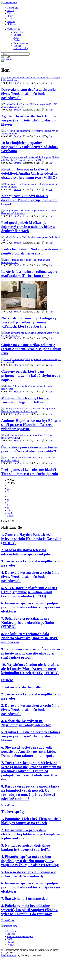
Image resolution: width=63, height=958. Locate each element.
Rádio (10, 16)
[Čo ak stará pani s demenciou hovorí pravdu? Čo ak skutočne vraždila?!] (31, 438)
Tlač (9, 18)
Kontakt (11, 942)
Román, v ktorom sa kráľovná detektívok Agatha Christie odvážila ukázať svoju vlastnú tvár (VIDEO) (29, 173)
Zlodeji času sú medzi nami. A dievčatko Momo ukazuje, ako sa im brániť (29, 200)
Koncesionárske (21, 43)
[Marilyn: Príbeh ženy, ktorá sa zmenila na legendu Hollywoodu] (31, 389)
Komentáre (12, 7)
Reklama (11, 24)
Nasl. (9, 513)
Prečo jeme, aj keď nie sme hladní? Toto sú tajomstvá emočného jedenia (29, 472)
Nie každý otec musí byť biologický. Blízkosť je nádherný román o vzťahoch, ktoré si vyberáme (29, 322)
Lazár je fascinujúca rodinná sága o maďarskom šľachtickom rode (29, 274)
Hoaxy (10, 10)
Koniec (10, 515)
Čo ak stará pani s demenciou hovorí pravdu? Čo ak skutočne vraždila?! (29, 449)
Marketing (18, 32)
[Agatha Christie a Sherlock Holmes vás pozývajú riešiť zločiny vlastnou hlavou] (31, 107)
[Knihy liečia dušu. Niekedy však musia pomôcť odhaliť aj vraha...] (31, 240)
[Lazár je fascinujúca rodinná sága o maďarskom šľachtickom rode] (31, 262)
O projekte (12, 931)
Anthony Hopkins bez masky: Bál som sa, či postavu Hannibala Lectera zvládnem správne (31, 425)
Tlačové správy (20, 48)
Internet (11, 21)
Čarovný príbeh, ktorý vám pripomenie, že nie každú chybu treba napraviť (30, 375)
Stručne (17, 45)
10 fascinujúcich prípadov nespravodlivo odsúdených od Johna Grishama (29, 147)
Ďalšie (10, 29)
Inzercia (11, 933)
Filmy (16, 37)
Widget (10, 944)
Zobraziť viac (7, 805)
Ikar (50, 83)
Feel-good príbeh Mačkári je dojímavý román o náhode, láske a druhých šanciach (28, 227)
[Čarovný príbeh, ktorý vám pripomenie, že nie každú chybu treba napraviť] (31, 362)
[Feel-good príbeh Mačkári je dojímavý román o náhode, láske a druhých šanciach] (31, 213)
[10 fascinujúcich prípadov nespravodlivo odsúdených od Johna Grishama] (31, 133)
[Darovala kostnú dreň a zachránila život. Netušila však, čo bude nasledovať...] (31, 80)
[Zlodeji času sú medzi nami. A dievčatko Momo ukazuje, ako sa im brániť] (31, 186)
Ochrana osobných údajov (20, 936)
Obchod (17, 34)
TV (9, 13)
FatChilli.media (8, 955)
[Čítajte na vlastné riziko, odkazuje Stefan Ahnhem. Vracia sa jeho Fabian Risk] (31, 335)
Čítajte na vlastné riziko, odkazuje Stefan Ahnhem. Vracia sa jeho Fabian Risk (31, 349)
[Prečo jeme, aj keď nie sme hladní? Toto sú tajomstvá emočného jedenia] (31, 460)
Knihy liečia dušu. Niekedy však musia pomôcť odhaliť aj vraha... (31, 251)
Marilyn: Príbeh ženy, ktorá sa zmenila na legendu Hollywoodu (26, 400)
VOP (9, 939)
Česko (16, 40)
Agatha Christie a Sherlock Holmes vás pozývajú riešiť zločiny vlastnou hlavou (29, 120)
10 (8, 510)
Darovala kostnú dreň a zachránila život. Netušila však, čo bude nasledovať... (28, 94)
